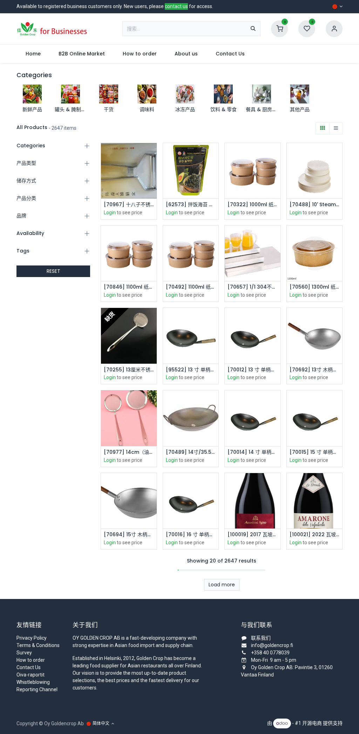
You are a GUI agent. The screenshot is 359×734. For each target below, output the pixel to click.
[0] (279, 28)
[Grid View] (323, 128)
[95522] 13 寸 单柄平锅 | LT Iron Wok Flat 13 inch (191, 370)
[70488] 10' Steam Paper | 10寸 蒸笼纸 (315, 205)
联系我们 (261, 638)
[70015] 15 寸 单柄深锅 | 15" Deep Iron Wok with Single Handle (315, 452)
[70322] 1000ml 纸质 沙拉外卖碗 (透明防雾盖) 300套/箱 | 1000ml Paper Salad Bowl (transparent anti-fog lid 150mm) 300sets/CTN (253, 205)
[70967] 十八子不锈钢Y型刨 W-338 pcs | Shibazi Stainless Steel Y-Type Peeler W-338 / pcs (129, 205)
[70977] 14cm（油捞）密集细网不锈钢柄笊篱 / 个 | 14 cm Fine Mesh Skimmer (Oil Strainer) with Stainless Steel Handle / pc (129, 452)
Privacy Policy (31, 638)
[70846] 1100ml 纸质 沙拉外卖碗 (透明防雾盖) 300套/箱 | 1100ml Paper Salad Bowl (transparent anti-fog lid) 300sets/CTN (129, 287)
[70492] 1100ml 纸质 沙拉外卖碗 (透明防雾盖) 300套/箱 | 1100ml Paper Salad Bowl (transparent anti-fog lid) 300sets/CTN (191, 287)
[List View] (336, 128)
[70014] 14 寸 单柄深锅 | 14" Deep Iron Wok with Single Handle (253, 452)
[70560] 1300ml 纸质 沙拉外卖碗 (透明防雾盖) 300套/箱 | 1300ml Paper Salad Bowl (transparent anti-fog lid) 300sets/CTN (315, 287)
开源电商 (312, 723)
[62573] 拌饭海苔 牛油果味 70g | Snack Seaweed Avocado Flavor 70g (191, 205)
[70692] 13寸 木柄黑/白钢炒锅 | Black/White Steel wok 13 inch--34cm (315, 370)
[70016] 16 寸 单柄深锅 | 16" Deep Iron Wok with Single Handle (191, 535)
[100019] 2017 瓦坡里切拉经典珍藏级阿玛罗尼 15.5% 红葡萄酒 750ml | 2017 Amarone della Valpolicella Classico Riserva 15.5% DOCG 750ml (253, 535)
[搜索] (253, 29)
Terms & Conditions (38, 645)
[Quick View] (152, 154)
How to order (30, 660)
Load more (222, 584)
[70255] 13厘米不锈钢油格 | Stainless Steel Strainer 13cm (129, 370)
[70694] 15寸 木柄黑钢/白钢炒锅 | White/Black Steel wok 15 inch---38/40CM (129, 535)
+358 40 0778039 (270, 652)
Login (110, 212)
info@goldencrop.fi (272, 645)
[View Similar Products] (152, 186)
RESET (53, 271)
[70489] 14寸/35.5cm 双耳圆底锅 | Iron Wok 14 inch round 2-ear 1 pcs (191, 452)
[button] (152, 170)
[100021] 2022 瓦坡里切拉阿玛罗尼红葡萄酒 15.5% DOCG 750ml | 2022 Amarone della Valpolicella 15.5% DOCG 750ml (315, 535)
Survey (24, 652)
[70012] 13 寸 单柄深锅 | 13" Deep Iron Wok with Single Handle (253, 370)
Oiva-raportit (30, 675)
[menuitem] (32, 54)
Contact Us (28, 667)
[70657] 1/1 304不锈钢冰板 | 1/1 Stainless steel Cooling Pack (253, 287)
